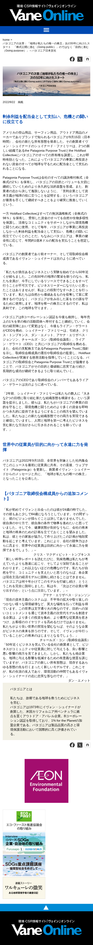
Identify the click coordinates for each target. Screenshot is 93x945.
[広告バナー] (46, 760)
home (6, 39)
